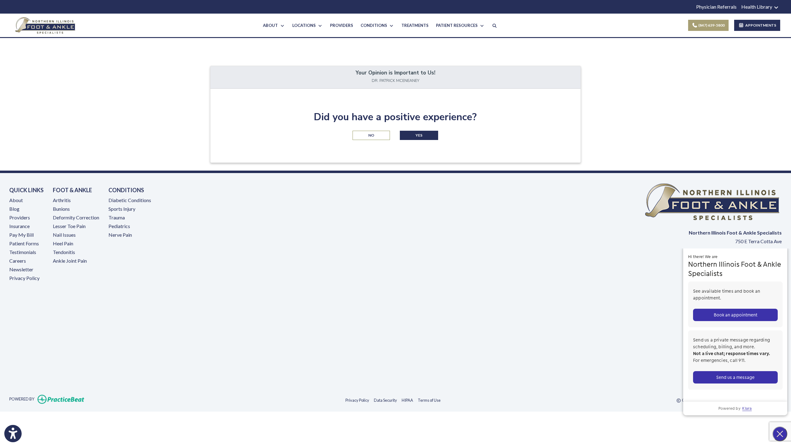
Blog (14, 209)
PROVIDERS (341, 25)
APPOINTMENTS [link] (760, 25)
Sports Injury (121, 209)
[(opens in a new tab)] (659, 305)
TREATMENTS (415, 25)
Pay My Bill (21, 235)
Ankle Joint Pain (70, 261)
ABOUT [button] (271, 25)
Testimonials (22, 252)
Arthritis (62, 200)
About (16, 200)
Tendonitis (64, 252)
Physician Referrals (716, 7)
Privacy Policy (24, 278)
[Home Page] (45, 25)
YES (419, 135)
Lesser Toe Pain (69, 226)
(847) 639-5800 (711, 25)
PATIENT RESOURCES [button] (458, 25)
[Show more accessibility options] (12, 434)
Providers (19, 217)
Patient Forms (24, 243)
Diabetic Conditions (129, 200)
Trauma (116, 217)
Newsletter (21, 269)
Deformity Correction (76, 217)
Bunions (61, 209)
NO (371, 135)
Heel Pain (63, 243)
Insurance (19, 226)
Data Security (385, 400)
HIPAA (407, 400)
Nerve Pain (120, 235)
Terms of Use (429, 400)
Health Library (757, 7)
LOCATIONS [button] (305, 25)
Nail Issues (64, 235)
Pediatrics (119, 226)
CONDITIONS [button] (375, 25)
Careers (17, 261)
